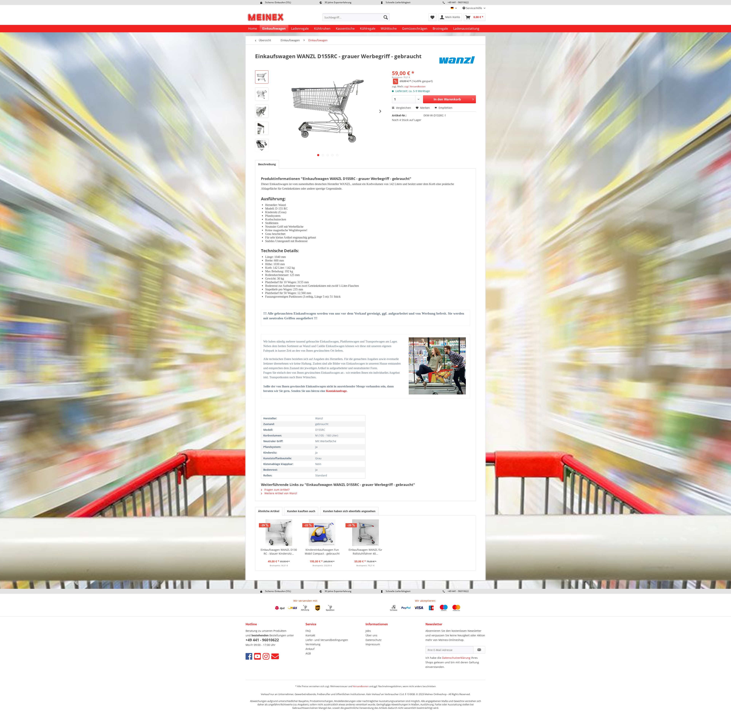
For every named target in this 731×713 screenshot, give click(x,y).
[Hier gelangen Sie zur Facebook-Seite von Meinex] (249, 656)
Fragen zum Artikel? (277, 489)
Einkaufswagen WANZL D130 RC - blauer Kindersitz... (279, 551)
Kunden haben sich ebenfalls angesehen (349, 511)
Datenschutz (373, 640)
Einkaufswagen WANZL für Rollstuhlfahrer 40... (365, 551)
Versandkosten (361, 686)
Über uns (371, 635)
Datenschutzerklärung (456, 658)
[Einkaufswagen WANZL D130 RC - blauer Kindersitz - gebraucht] (279, 532)
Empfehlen (445, 108)
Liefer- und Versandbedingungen (327, 640)
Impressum (373, 644)
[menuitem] (356, 17)
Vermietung (313, 644)
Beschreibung (267, 164)
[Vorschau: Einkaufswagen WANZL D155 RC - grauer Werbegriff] (261, 77)
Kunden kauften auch (301, 511)
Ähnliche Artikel (268, 511)
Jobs (368, 631)
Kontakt (310, 635)
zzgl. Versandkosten (414, 86)
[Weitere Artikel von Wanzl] (457, 60)
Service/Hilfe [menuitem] (474, 8)
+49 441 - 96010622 (458, 2)
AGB (308, 653)
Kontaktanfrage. (336, 391)
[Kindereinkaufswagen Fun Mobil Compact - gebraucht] (322, 532)
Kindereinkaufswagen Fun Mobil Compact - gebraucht (322, 551)
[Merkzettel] (432, 17)
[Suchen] (386, 17)
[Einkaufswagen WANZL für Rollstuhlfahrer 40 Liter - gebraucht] (365, 532)
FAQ (308, 631)
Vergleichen (403, 108)
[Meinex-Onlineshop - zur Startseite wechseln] (265, 18)
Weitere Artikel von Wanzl (280, 493)
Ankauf (310, 649)
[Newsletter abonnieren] (479, 650)
